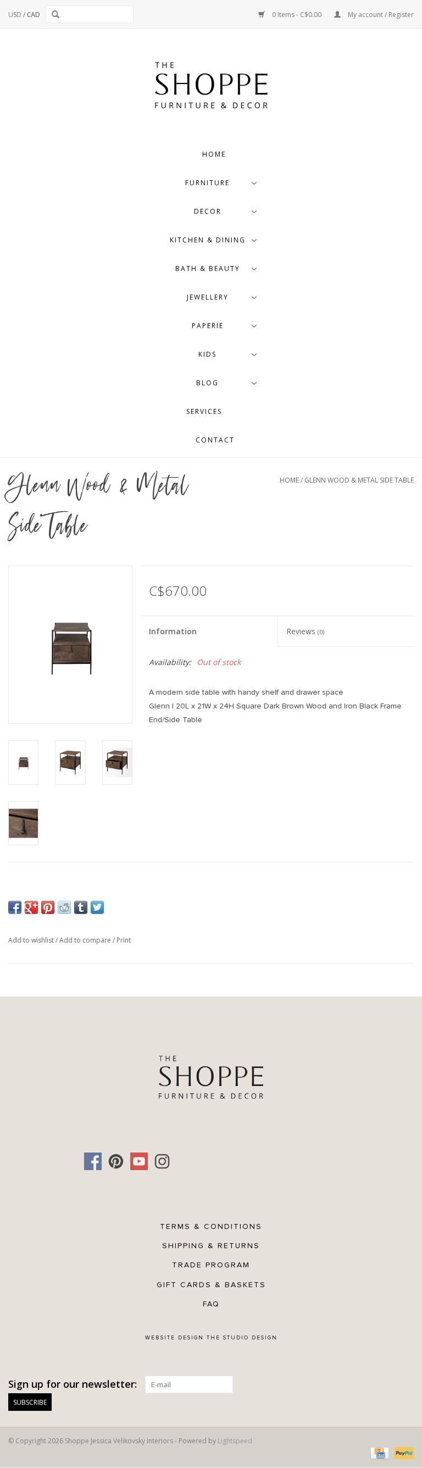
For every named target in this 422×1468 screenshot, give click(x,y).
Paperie (208, 325)
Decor (207, 211)
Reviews (305, 631)
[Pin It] (47, 907)
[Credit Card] (379, 1452)
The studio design (242, 1337)
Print (123, 940)
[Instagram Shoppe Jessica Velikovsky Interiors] (162, 1161)
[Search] (57, 14)
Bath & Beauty (207, 268)
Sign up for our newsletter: (72, 1384)
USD (15, 14)
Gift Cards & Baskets (211, 1284)
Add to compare (86, 940)
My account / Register (380, 14)
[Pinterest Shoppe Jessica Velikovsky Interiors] (116, 1161)
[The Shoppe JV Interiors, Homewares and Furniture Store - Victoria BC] (211, 88)
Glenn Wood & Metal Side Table (359, 480)
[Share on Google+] (31, 907)
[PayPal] (402, 1452)
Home (214, 154)
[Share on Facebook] (14, 907)
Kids (207, 354)
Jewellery (208, 297)
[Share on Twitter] (97, 907)
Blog (207, 382)
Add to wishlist (31, 940)
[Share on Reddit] (64, 907)
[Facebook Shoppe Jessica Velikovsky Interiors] (93, 1161)
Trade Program (211, 1265)
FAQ (211, 1304)
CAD (33, 14)
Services (204, 411)
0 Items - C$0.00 (296, 14)
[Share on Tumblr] (80, 907)
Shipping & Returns (211, 1245)
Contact (215, 440)
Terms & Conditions (211, 1226)
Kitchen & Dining (208, 240)
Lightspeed (235, 1440)
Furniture (207, 182)
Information (173, 631)
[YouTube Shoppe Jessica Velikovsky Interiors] (139, 1161)
